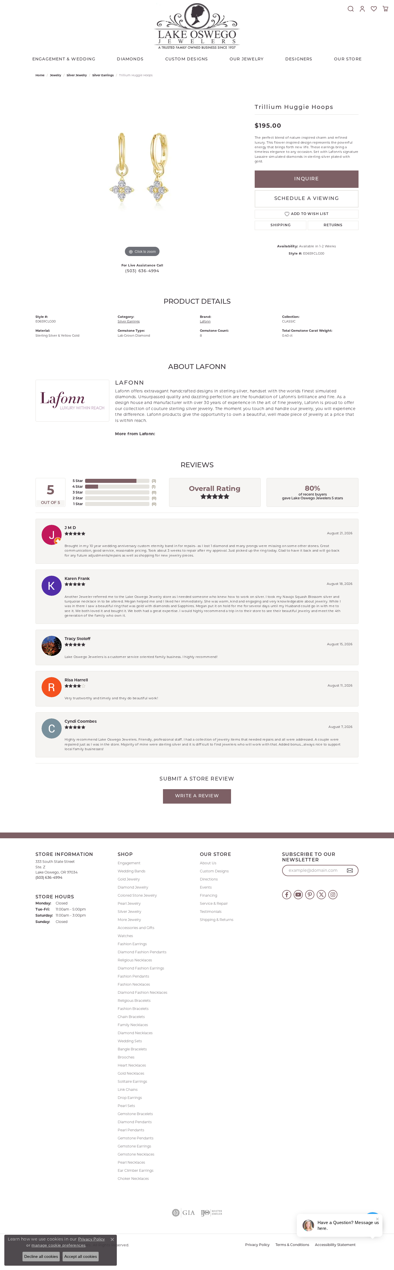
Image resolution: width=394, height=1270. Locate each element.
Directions (209, 879)
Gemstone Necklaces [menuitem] (136, 1154)
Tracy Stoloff (77, 638)
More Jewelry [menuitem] (129, 919)
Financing (208, 895)
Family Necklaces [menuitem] (133, 1025)
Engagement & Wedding (63, 59)
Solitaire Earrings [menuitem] (132, 1081)
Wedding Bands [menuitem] (131, 871)
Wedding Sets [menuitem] (130, 1041)
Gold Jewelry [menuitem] (129, 879)
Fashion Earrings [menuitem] (132, 944)
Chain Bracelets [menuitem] (131, 1017)
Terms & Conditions (292, 1245)
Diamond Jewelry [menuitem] (133, 887)
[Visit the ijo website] (211, 1213)
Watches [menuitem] (125, 936)
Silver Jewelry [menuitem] (129, 911)
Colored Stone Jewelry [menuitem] (137, 895)
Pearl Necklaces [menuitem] (131, 1162)
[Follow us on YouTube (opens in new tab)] (298, 894)
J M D (70, 527)
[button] (351, 8)
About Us (208, 863)
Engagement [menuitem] (129, 863)
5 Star (78, 481)
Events (206, 887)
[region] (142, 171)
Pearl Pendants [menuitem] (131, 1130)
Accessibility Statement (335, 1245)
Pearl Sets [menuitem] (126, 1106)
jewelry (55, 75)
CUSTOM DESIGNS (186, 59)
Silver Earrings (103, 75)
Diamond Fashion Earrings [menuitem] (141, 968)
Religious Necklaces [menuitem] (135, 960)
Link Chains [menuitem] (128, 1089)
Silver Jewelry (77, 75)
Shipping (280, 225)
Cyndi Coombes (81, 721)
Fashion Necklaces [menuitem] (134, 984)
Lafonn (205, 321)
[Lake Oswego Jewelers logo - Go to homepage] (197, 26)
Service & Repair (214, 903)
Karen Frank (77, 578)
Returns (333, 225)
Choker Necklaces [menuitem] (133, 1178)
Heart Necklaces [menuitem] (132, 1065)
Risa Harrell (76, 680)
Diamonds (130, 59)
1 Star (78, 504)
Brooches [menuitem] (126, 1057)
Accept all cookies (80, 1256)
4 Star (77, 486)
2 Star (78, 498)
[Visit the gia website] (183, 1213)
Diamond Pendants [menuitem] (135, 1122)
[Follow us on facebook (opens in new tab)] (286, 894)
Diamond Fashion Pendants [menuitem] (142, 952)
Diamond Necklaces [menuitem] (135, 1033)
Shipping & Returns (216, 919)
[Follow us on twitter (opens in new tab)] (321, 894)
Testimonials (211, 911)
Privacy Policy (257, 1245)
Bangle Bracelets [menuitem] (132, 1049)
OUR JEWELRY (247, 59)
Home (39, 75)
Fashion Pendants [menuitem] (133, 976)
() (154, 481)
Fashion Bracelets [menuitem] (133, 1008)
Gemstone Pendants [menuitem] (135, 1138)
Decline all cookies (41, 1256)
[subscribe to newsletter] (350, 870)
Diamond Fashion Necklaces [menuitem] (142, 992)
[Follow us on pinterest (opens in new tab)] (309, 894)
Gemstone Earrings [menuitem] (134, 1146)
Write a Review (197, 796)
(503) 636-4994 (142, 271)
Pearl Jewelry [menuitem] (129, 903)
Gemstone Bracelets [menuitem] (135, 1114)
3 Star (78, 492)
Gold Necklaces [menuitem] (131, 1073)
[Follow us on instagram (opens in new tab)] (332, 894)
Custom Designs (214, 871)
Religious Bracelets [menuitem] (134, 1000)
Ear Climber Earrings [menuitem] (135, 1170)
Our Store (348, 59)
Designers (299, 59)
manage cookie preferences (58, 1245)
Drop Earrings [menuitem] (130, 1097)
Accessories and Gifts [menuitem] (136, 928)
